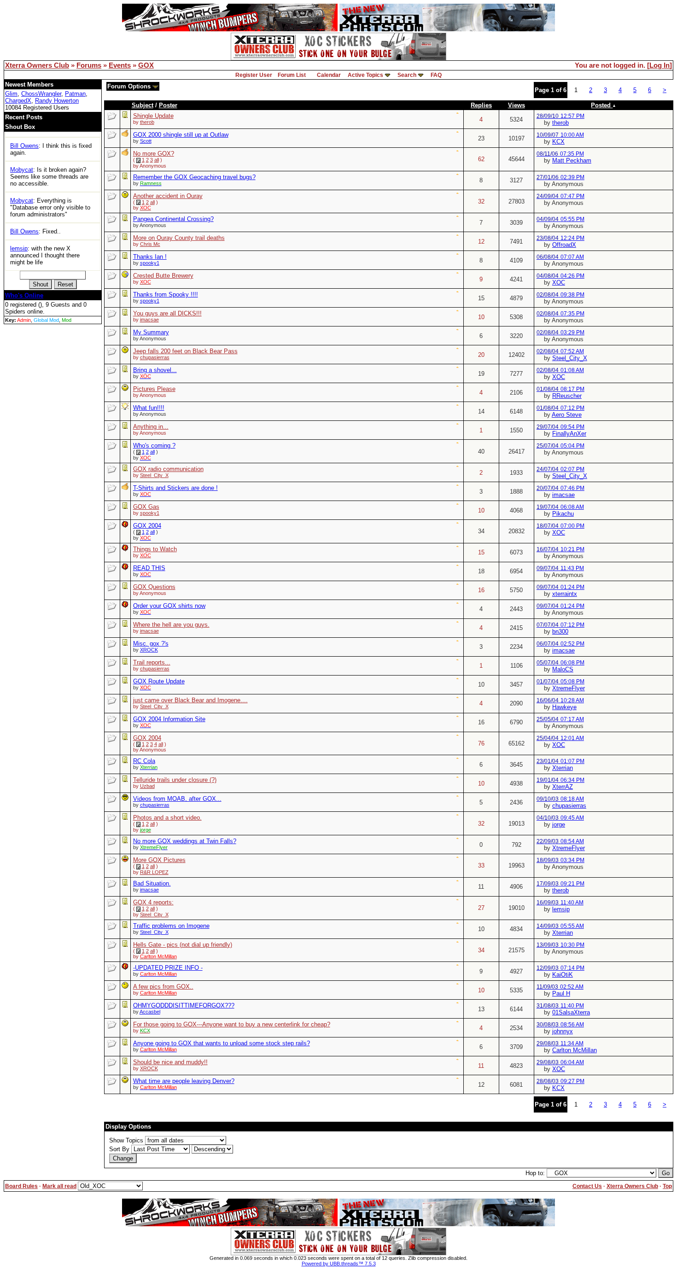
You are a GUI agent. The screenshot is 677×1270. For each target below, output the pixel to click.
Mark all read (59, 1186)
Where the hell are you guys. (171, 624)
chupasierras (154, 357)
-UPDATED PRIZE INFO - (168, 967)
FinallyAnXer (569, 433)
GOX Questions (154, 586)
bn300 (560, 631)
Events (120, 65)
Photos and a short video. (167, 817)
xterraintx (564, 593)
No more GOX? (153, 153)
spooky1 (149, 263)
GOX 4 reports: (153, 902)
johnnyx (562, 1031)
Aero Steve (567, 414)
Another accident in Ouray (168, 195)
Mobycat (21, 169)
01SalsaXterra (571, 1012)
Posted (602, 105)
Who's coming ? (154, 445)
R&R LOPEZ (154, 872)
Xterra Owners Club (37, 65)
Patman (75, 93)
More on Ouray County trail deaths (179, 237)
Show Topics (126, 1140)
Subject (142, 105)
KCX (558, 141)
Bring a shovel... (155, 370)
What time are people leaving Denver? (183, 1081)
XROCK (149, 649)
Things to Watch (155, 549)
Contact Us (587, 1186)
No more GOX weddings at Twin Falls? (184, 841)
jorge (558, 824)
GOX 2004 (147, 525)
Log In (659, 65)
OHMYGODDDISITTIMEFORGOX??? (183, 1005)
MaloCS (562, 669)
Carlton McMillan (574, 1050)
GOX (146, 65)
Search (406, 75)
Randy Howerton (57, 100)
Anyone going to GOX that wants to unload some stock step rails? (221, 1043)
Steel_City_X (569, 358)
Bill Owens (24, 145)
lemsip (19, 248)
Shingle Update (153, 115)
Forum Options (129, 86)
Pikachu (563, 513)
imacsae (149, 319)
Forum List (292, 75)
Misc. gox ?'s (151, 643)
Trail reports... (151, 662)
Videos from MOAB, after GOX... (177, 798)
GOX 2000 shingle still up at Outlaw (180, 134)
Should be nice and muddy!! (170, 1062)
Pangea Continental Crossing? (173, 219)
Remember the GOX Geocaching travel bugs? (194, 177)
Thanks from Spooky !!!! (165, 294)
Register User (253, 75)
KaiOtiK (562, 974)
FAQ (436, 75)
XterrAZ (562, 786)
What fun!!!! (148, 407)
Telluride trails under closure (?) (174, 779)
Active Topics (365, 75)
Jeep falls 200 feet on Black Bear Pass (185, 351)
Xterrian (562, 767)
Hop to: (535, 1173)
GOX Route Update (159, 681)
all (156, 160)
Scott (146, 141)
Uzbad (147, 786)
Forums (88, 65)
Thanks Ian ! (150, 256)
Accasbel (150, 1011)
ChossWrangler (41, 93)
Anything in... (151, 426)
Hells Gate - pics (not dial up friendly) (182, 944)
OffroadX (564, 244)
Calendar (329, 75)
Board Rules (21, 1186)
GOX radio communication (168, 469)
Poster (168, 105)
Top (667, 1186)
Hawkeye (564, 707)
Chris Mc (150, 244)
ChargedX (18, 100)
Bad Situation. (152, 883)
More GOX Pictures (159, 859)
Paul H (561, 993)
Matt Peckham (571, 160)
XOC (558, 282)
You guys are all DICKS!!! (167, 313)
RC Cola (144, 760)
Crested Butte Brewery (163, 275)
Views (516, 105)
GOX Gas (146, 506)
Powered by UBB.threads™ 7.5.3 (339, 1263)
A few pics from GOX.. (163, 986)
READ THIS (149, 568)
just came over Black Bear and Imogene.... (190, 700)
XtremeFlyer (568, 688)
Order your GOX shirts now (169, 605)
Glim (11, 93)
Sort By (119, 1149)
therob (147, 122)
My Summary (151, 332)
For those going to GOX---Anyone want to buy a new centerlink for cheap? (231, 1024)
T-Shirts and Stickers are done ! (175, 487)
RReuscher (567, 395)
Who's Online (24, 295)
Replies (481, 105)
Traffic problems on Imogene (171, 925)
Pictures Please (154, 388)
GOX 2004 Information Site (169, 719)
